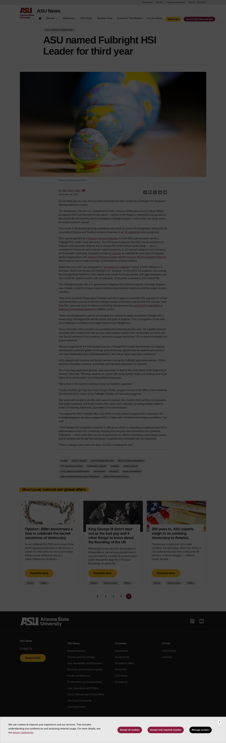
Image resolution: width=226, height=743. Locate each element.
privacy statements (23, 732)
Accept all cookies (129, 730)
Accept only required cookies (165, 730)
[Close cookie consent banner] (219, 722)
